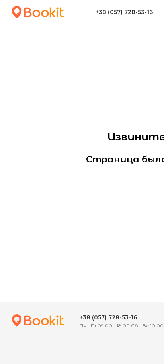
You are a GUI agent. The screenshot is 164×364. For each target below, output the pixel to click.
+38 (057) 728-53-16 (108, 317)
